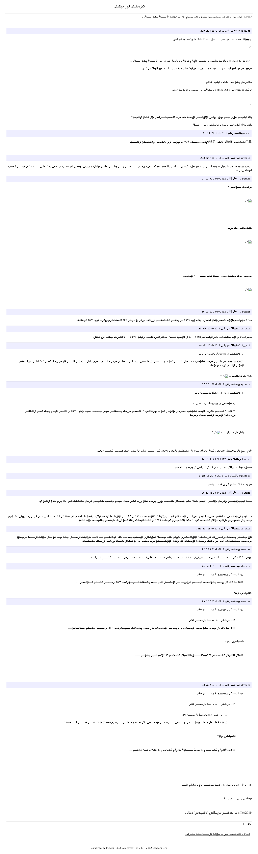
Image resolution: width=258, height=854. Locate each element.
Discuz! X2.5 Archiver (120, 848)
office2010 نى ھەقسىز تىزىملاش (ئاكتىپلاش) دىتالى (218, 812)
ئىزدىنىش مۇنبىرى (243, 17)
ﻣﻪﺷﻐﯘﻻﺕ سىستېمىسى (220, 17)
